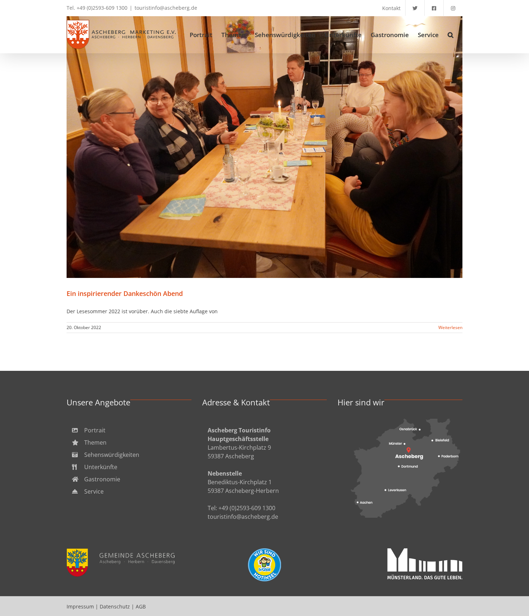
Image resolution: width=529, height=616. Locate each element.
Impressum (80, 606)
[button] (450, 34)
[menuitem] (129, 430)
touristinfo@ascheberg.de (166, 7)
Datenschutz (115, 606)
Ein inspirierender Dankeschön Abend (265, 147)
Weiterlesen (450, 327)
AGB (141, 606)
